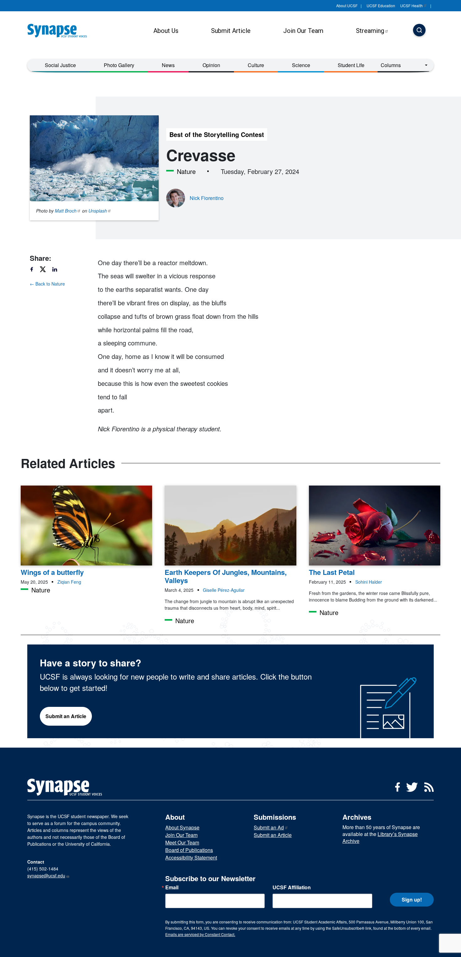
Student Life (351, 65)
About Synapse (182, 827)
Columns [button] (391, 65)
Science (301, 65)
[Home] (59, 31)
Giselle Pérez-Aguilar (224, 590)
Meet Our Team (182, 842)
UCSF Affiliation (292, 887)
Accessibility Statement (191, 857)
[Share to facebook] (34, 269)
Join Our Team (303, 30)
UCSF (411, 5)
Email (171, 887)
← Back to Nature (47, 284)
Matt (66, 211)
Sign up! (412, 899)
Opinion (211, 65)
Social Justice (60, 65)
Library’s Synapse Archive (380, 837)
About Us (165, 30)
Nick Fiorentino (207, 198)
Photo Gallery (119, 65)
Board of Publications (189, 850)
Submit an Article (65, 716)
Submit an (269, 827)
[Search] (419, 31)
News (168, 65)
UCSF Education (381, 5)
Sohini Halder (368, 582)
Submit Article (231, 30)
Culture (256, 65)
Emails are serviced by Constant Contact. (200, 934)
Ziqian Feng (69, 582)
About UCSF (347, 5)
